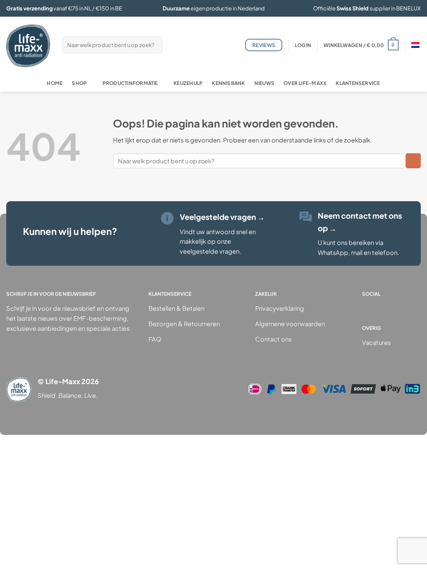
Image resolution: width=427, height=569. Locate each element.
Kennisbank (228, 83)
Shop (79, 83)
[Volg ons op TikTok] (391, 308)
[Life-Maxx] (28, 46)
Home (55, 83)
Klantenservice (358, 83)
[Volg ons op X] (403, 308)
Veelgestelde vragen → (222, 217)
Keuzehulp (188, 83)
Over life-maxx (305, 83)
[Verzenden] (155, 44)
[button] (303, 45)
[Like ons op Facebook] (368, 308)
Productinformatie (130, 83)
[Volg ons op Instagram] (380, 308)
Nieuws (264, 83)
